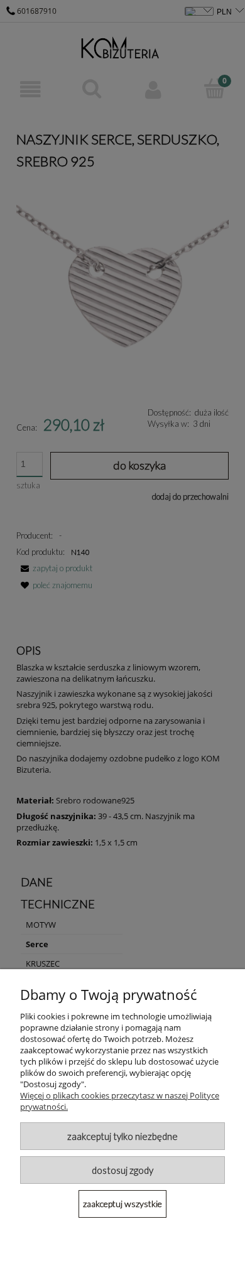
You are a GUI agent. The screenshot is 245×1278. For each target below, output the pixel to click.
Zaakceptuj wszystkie (122, 1203)
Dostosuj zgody (122, 1170)
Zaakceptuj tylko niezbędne (122, 1136)
